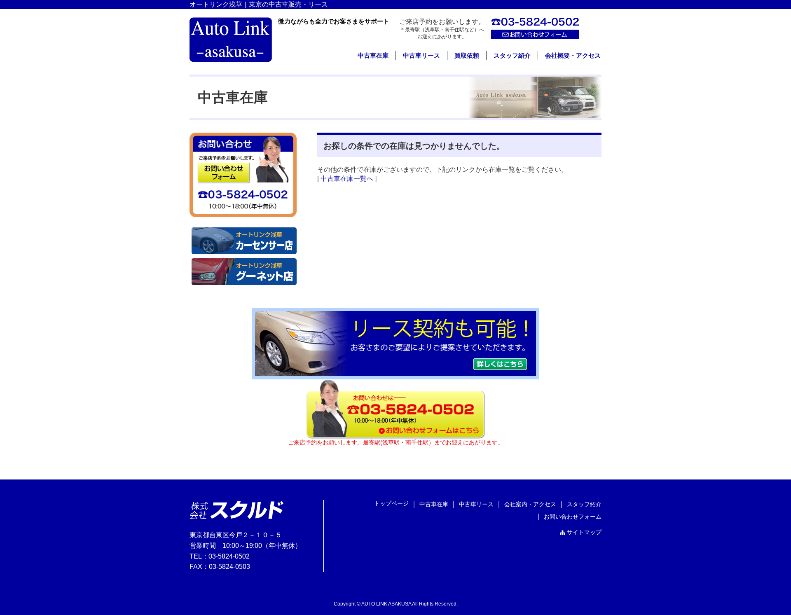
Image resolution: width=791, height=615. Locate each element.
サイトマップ (584, 532)
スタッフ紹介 (512, 55)
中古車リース (421, 55)
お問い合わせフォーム (572, 516)
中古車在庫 (373, 55)
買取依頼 (466, 55)
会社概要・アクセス (573, 55)
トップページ (391, 503)
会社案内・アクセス (530, 504)
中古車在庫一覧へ (347, 178)
